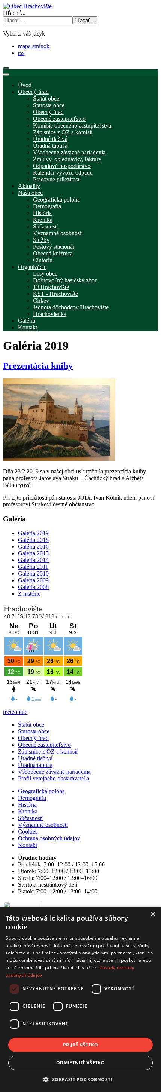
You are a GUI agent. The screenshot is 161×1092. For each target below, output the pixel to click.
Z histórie (29, 594)
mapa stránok (33, 46)
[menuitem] (24, 85)
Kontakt (27, 845)
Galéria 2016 (33, 546)
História (27, 804)
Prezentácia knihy (38, 366)
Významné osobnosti (43, 825)
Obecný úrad (33, 738)
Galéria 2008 (33, 587)
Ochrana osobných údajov (49, 838)
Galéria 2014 (33, 560)
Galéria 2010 (33, 573)
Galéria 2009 (33, 580)
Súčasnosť (30, 818)
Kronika (27, 811)
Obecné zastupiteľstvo (44, 745)
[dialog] (80, 999)
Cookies (27, 831)
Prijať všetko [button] (80, 1045)
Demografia (32, 798)
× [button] (152, 914)
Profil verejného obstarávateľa (53, 778)
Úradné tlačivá (35, 758)
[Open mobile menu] (6, 68)
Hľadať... (14, 13)
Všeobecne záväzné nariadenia (54, 772)
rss (21, 53)
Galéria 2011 (33, 567)
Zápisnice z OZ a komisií (48, 751)
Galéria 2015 (33, 553)
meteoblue (15, 712)
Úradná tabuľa (35, 765)
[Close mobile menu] (6, 74)
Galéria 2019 (33, 533)
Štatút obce (31, 724)
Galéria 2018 (33, 540)
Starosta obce (33, 731)
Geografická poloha (41, 791)
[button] (80, 1079)
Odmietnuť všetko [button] (80, 1062)
